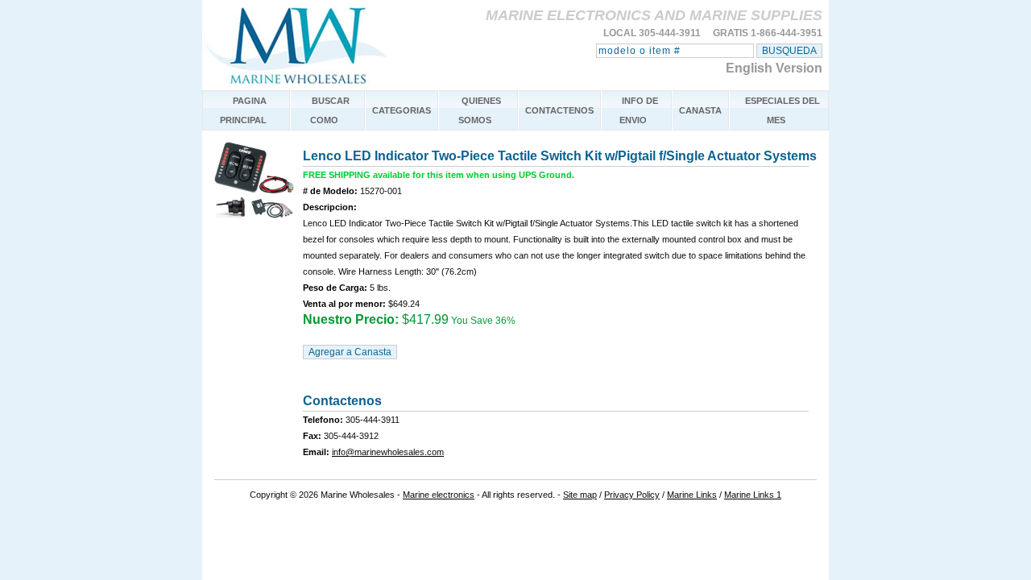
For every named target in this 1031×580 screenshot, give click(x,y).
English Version (774, 68)
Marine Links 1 (752, 494)
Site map (580, 494)
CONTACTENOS (559, 110)
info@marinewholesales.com (388, 452)
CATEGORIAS (401, 110)
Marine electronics (438, 494)
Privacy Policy (632, 494)
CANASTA (700, 110)
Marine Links (692, 494)
